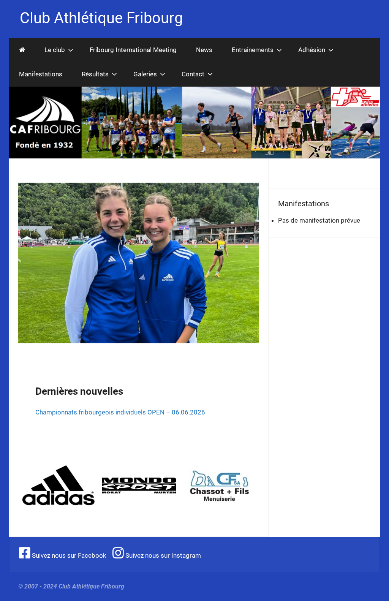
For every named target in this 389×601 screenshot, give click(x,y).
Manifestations (40, 74)
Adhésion (311, 50)
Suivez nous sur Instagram (162, 555)
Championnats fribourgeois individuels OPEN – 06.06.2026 (120, 412)
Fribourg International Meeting (133, 50)
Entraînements (253, 50)
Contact (193, 74)
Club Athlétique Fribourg (101, 18)
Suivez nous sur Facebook (68, 555)
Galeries (145, 74)
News (204, 50)
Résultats (95, 74)
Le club (54, 50)
